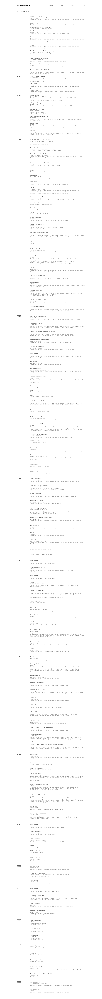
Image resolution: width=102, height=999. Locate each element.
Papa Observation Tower (37, 109)
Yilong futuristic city (35, 103)
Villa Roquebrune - (35, 58)
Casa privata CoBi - (35, 83)
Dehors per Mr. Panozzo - (37, 64)
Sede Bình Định (34, 116)
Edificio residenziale (35, 217)
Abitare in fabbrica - (35, 69)
